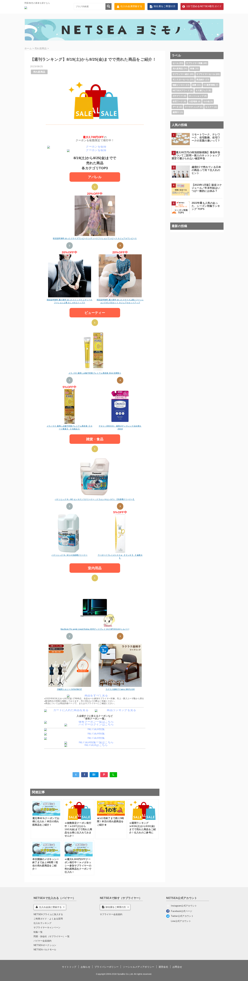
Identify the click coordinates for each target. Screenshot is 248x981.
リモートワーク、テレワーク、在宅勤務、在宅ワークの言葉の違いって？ (206, 137)
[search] (108, 6)
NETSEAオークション (45, 945)
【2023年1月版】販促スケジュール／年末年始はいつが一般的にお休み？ (207, 187)
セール (176, 63)
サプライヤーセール (205, 74)
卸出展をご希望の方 (164, 6)
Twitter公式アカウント (182, 916)
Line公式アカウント (181, 921)
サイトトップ (69, 966)
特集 (192, 68)
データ (176, 107)
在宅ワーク (178, 101)
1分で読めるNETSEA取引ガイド (204, 6)
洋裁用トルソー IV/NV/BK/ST (69, 689)
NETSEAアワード (181, 90)
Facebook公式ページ (181, 911)
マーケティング (192, 107)
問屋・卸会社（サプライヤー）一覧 (52, 936)
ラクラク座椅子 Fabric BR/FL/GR (120, 689)
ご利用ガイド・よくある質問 (48, 918)
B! (94, 774)
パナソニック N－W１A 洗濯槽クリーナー (69, 555)
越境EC (176, 112)
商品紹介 (200, 79)
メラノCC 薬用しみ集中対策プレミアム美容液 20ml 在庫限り (94, 373)
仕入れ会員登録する (131, 6)
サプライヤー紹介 (181, 74)
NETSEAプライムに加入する (48, 914)
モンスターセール (181, 79)
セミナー (209, 107)
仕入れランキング (43, 923)
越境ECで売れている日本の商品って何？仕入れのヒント (206, 170)
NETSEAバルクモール (45, 949)
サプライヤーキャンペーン (47, 927)
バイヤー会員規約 (43, 941)
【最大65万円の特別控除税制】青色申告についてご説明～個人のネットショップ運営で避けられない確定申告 (196, 155)
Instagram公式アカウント (184, 905)
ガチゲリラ (178, 96)
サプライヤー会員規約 (111, 914)
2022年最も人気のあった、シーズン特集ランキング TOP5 (206, 205)
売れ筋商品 (39, 72)
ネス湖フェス (202, 90)
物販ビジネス (179, 85)
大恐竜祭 (193, 101)
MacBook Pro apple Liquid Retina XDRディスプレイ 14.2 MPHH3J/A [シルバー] (95, 629)
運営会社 (163, 966)
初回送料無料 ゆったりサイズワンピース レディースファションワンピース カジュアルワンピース (95, 238)
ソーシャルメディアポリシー (138, 966)
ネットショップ (196, 96)
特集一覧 (38, 932)
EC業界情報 (209, 85)
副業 (194, 85)
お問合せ (177, 966)
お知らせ (85, 966)
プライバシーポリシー (106, 966)
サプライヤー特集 (194, 63)
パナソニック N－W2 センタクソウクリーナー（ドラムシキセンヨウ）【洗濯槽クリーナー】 (95, 499)
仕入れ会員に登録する (50, 907)
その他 (206, 101)
